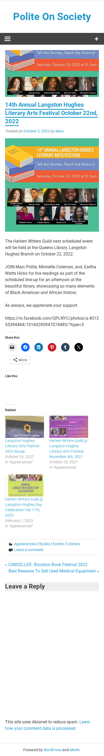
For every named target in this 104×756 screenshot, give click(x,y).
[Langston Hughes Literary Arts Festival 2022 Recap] (24, 427)
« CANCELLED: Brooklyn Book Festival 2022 (46, 564)
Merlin (75, 750)
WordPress (52, 750)
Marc (59, 131)
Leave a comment (28, 550)
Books (44, 544)
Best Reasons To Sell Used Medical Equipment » (54, 571)
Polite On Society (52, 16)
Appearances (25, 544)
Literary (73, 544)
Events (58, 544)
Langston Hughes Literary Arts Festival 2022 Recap (22, 445)
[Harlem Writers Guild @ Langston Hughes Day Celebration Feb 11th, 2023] (24, 485)
